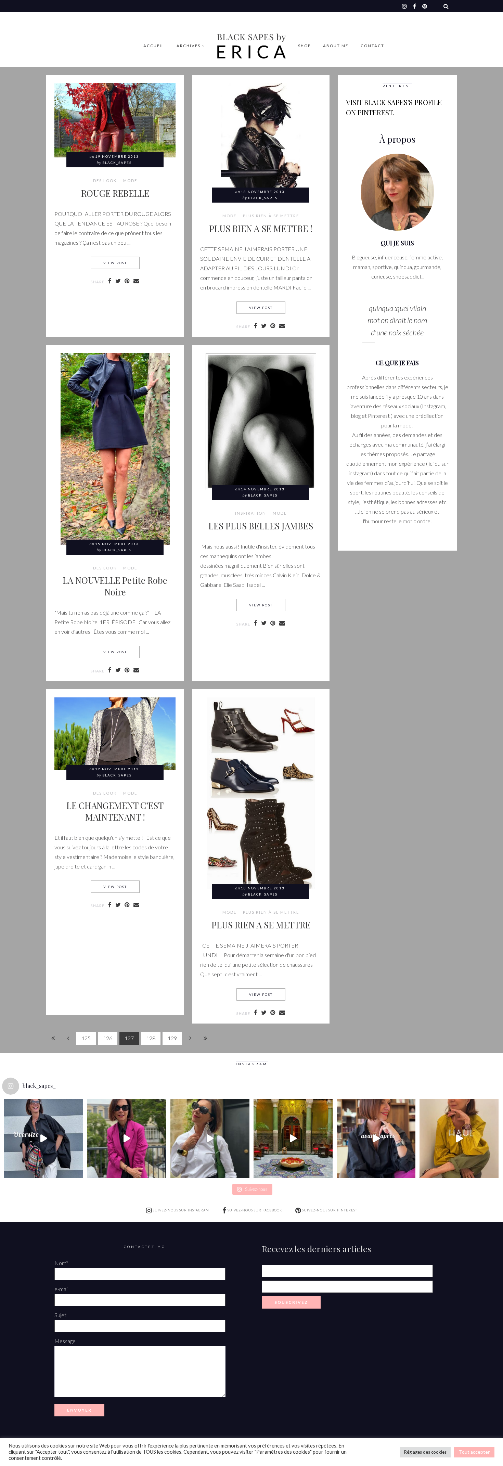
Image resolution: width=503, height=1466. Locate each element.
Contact (372, 45)
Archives (189, 45)
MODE (130, 181)
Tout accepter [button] (474, 1452)
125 (86, 1038)
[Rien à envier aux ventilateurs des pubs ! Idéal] (43, 1138)
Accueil (153, 45)
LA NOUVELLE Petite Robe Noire (115, 585)
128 (150, 1038)
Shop (304, 45)
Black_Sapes (117, 163)
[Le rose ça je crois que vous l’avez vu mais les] (126, 1138)
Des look (105, 181)
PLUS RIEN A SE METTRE (260, 924)
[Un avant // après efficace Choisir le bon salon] (376, 1138)
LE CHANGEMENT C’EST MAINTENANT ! (115, 811)
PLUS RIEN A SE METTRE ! (260, 228)
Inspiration (250, 513)
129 (172, 1038)
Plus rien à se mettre (271, 216)
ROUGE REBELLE (115, 193)
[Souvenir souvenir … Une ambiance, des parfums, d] (293, 1138)
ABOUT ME (335, 45)
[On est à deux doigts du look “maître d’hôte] (209, 1138)
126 (107, 1038)
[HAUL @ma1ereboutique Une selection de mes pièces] (459, 1138)
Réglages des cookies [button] (425, 1452)
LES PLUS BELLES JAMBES (260, 525)
